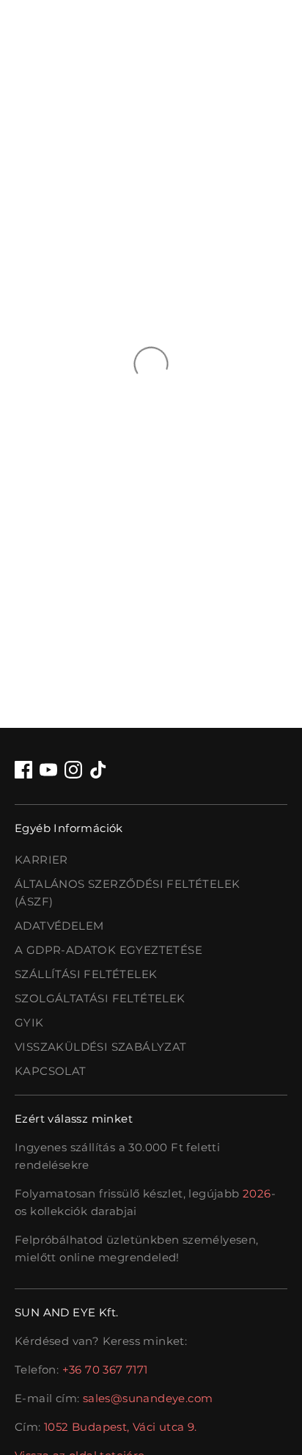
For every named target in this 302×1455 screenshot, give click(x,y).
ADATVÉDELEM (59, 926)
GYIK (29, 1022)
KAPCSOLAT (50, 1071)
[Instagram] (73, 769)
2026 (257, 1193)
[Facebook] (23, 769)
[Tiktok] (98, 769)
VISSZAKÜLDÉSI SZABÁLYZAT (101, 1047)
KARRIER (41, 860)
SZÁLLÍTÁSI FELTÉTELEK (86, 974)
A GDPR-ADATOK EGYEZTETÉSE (108, 950)
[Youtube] (48, 769)
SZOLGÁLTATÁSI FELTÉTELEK (100, 998)
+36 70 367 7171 (105, 1369)
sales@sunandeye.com (148, 1398)
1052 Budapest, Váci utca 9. (120, 1427)
